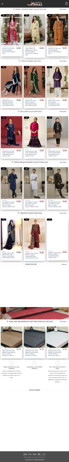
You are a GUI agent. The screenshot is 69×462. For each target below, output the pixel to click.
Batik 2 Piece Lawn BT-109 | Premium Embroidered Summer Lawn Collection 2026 (54, 103)
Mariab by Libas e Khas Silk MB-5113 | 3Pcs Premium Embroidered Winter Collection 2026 (8, 255)
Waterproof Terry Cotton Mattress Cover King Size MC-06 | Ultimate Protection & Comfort (31, 353)
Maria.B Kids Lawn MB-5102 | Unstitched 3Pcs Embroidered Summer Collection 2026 (8, 154)
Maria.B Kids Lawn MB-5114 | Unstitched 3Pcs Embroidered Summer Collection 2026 (31, 154)
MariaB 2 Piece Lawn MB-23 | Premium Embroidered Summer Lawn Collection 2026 (31, 103)
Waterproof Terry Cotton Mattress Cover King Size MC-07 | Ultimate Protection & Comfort (8, 353)
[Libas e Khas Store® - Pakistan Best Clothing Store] (34, 4)
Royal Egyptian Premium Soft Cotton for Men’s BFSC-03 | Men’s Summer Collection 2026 (54, 204)
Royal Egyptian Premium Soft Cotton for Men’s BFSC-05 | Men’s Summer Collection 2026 (8, 204)
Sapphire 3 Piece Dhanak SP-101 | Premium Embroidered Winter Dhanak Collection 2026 (31, 256)
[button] (2, 4)
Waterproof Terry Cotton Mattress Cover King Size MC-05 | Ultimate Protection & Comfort (54, 353)
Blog (35, 457)
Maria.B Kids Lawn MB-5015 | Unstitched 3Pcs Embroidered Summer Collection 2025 (54, 154)
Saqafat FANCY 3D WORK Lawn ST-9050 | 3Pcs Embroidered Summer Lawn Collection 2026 (31, 52)
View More (63, 9)
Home (25, 457)
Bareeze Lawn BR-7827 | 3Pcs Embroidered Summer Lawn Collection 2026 (54, 51)
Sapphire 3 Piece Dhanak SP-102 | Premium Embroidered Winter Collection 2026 (54, 255)
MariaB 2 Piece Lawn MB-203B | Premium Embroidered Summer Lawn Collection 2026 (8, 103)
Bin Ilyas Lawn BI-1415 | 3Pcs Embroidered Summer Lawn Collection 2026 (8, 51)
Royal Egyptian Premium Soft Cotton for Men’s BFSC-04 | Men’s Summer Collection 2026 (31, 204)
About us (31, 457)
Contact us (41, 457)
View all (64, 264)
